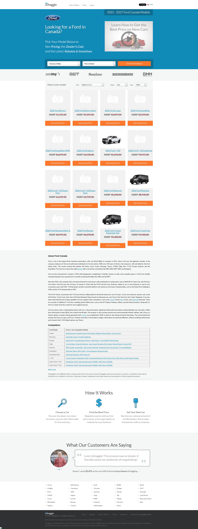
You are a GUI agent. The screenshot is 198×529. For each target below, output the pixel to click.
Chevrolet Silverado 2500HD (88, 362)
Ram (121, 300)
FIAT (142, 488)
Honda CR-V (70, 340)
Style (112, 85)
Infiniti (49, 495)
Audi (95, 485)
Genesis (97, 492)
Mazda (119, 499)
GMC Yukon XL (85, 355)
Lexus (49, 499)
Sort (77, 85)
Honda (119, 492)
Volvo (119, 505)
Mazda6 (98, 333)
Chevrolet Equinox (82, 344)
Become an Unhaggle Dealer (141, 514)
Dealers (92, 514)
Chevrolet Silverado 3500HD (88, 365)
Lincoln (80, 269)
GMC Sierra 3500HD (106, 365)
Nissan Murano (118, 344)
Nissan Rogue (114, 340)
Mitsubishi (51, 502)
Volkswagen (98, 505)
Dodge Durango (104, 347)
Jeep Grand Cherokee (96, 344)
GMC (72, 492)
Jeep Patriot (95, 340)
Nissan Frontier (134, 358)
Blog (83, 514)
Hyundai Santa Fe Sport (82, 340)
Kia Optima (91, 333)
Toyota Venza (70, 344)
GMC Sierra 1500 (122, 358)
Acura (49, 485)
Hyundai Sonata (81, 333)
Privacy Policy (83, 520)
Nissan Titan (111, 358)
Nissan (73, 502)
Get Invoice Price (58, 123)
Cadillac (50, 488)
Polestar (97, 502)
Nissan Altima (106, 333)
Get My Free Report (134, 63)
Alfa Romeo (75, 485)
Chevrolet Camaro (72, 337)
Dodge (119, 488)
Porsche (120, 502)
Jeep (95, 495)
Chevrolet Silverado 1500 (97, 358)
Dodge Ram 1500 (82, 358)
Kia (118, 495)
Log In (92, 5)
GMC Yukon (82, 351)
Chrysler (97, 488)
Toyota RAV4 (104, 340)
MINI (95, 499)
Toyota (112, 300)
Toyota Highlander (125, 347)
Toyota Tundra (71, 358)
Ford (49, 492)
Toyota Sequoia (91, 351)
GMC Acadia (70, 347)
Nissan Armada (103, 351)
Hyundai (143, 492)
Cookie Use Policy (96, 520)
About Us (124, 514)
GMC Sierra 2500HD (106, 362)
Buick (142, 485)
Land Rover (144, 495)
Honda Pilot (79, 347)
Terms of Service (73, 520)
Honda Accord (70, 333)
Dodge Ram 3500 (72, 365)
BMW (119, 485)
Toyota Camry (116, 333)
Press (84, 5)
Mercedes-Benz (145, 499)
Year (131, 85)
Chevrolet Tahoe (71, 351)
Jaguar (73, 495)
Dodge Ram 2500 (72, 362)
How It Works (74, 5)
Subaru (49, 505)
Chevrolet (135, 300)
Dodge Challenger (85, 337)
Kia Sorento (108, 344)
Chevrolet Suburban (72, 355)
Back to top (52, 369)
